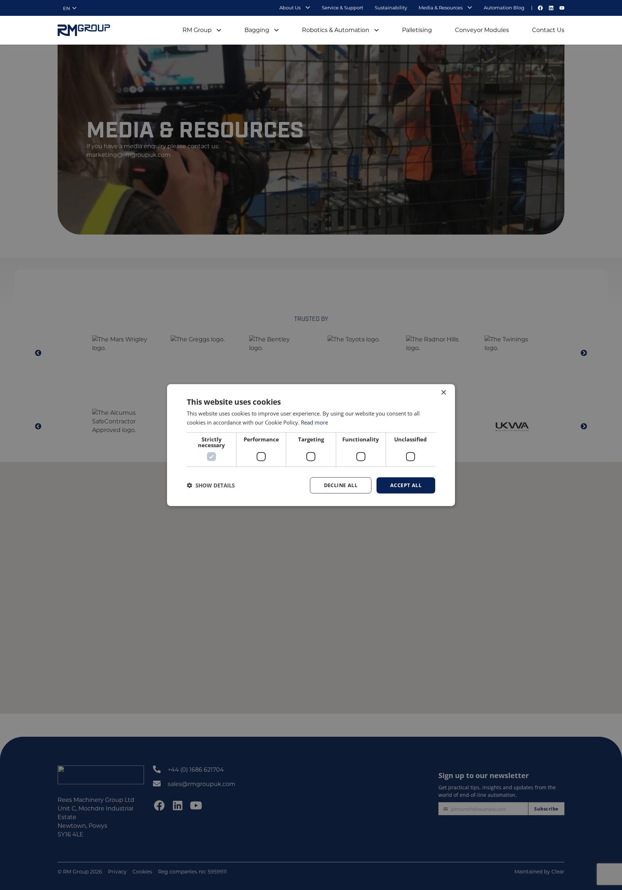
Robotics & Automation (335, 30)
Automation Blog (504, 7)
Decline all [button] (340, 485)
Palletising (417, 30)
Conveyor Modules (482, 30)
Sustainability (391, 7)
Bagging (256, 30)
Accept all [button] (406, 485)
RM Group (197, 30)
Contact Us (548, 30)
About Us (290, 7)
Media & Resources (441, 7)
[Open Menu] (305, 8)
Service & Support (342, 7)
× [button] (443, 392)
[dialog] (311, 445)
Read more (314, 422)
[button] (211, 485)
